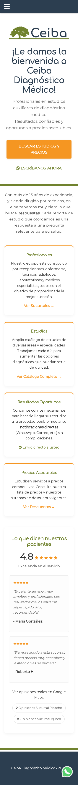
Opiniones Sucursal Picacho (40, 708)
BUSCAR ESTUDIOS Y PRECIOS (39, 149)
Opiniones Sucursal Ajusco (40, 719)
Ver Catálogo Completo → (39, 376)
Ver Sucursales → (39, 306)
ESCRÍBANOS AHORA (41, 168)
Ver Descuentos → (39, 507)
